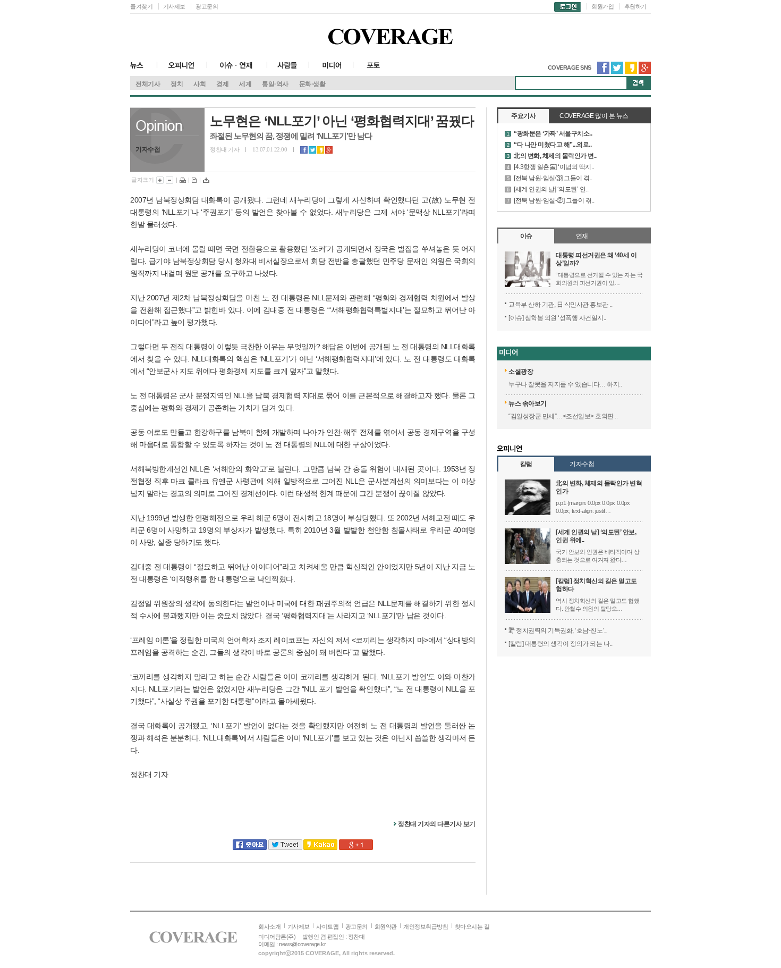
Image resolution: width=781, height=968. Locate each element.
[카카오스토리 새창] (631, 72)
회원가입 (602, 6)
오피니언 (182, 69)
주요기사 (523, 116)
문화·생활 (312, 84)
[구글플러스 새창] (645, 72)
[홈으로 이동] (193, 941)
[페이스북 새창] (603, 72)
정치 (177, 84)
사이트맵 (327, 926)
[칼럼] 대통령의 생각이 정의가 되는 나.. (560, 643)
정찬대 (356, 936)
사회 (199, 84)
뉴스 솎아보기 (527, 403)
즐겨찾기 (141, 6)
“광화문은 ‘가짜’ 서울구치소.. (553, 133)
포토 (374, 69)
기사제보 (174, 6)
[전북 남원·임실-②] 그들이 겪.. (554, 200)
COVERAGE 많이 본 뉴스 (593, 116)
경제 (222, 84)
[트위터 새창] (617, 72)
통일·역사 (275, 84)
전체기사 (147, 84)
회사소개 (269, 926)
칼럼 (526, 464)
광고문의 (207, 6)
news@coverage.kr (302, 944)
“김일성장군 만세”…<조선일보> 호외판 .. (562, 416)
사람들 (288, 69)
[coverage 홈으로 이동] (390, 40)
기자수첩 (582, 464)
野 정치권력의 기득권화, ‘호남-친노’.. (557, 630)
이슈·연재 (237, 69)
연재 (582, 236)
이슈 (526, 236)
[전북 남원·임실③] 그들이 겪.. (553, 178)
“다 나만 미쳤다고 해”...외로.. (552, 144)
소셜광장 (520, 371)
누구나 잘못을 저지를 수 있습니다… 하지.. (565, 384)
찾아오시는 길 (472, 926)
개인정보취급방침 (425, 926)
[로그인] (567, 6)
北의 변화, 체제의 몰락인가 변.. (555, 155)
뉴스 (143, 69)
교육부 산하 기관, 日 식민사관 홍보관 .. (560, 304)
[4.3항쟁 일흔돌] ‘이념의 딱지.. (554, 167)
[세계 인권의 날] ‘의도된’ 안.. (551, 189)
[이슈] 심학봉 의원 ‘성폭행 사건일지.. (557, 318)
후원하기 (635, 6)
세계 (245, 84)
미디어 (331, 69)
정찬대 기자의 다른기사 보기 (437, 824)
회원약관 (386, 926)
